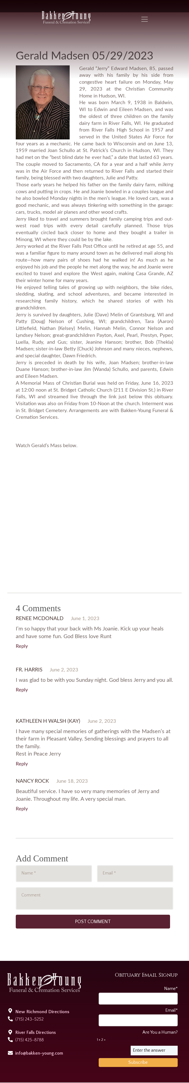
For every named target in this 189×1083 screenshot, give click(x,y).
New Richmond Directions (42, 1011)
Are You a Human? (137, 1036)
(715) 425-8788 (29, 1040)
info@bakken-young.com (39, 1053)
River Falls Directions (35, 1032)
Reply (22, 646)
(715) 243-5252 (29, 1019)
